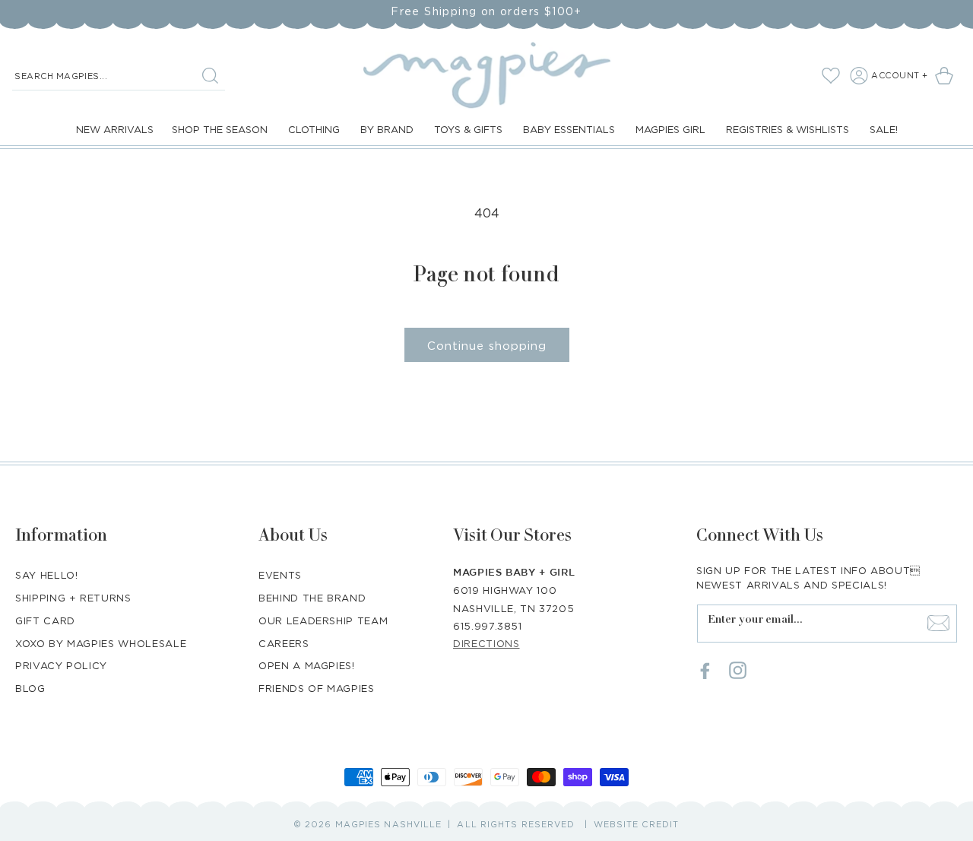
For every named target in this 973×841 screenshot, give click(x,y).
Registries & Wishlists (787, 129)
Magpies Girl (670, 129)
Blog (30, 688)
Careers (283, 642)
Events (280, 574)
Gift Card (45, 619)
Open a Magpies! (306, 665)
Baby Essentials (569, 129)
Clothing (314, 129)
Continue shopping (487, 345)
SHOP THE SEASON (220, 129)
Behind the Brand (312, 597)
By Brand (387, 129)
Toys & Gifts (468, 129)
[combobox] (118, 76)
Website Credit (636, 824)
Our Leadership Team (323, 619)
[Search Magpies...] (209, 75)
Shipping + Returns (73, 597)
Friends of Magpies (316, 688)
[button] (947, 75)
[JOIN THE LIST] (938, 623)
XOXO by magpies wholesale (100, 642)
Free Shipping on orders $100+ (486, 11)
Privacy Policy (61, 665)
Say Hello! (46, 574)
